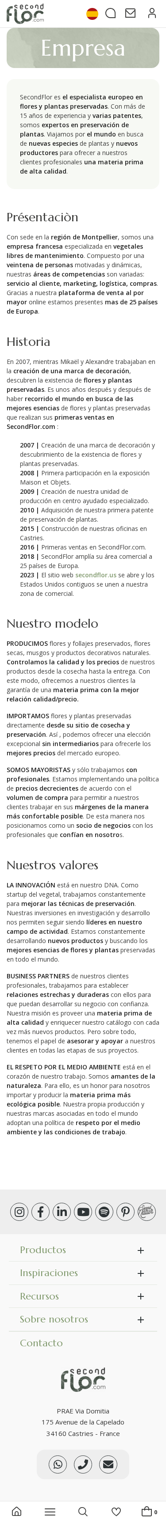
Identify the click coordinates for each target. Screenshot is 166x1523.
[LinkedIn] (62, 1212)
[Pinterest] (125, 1212)
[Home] (16, 1512)
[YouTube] (83, 1212)
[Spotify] (104, 1212)
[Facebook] (40, 1212)
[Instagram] (19, 1212)
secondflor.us (95, 575)
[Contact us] (83, 1464)
